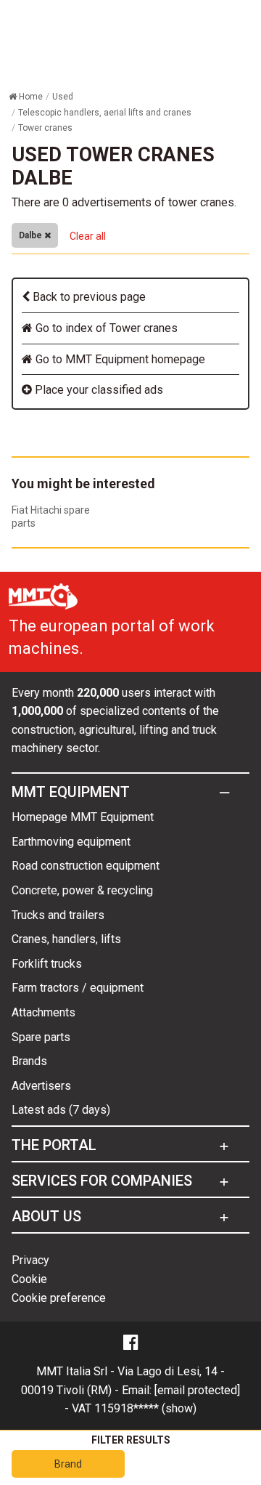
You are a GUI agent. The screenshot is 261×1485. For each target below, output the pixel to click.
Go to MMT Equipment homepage (119, 359)
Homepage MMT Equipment (83, 817)
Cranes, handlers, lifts (66, 939)
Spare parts (41, 1037)
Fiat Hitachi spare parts (51, 516)
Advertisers (41, 1086)
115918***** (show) (145, 1408)
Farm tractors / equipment (78, 988)
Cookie (29, 1279)
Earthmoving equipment (71, 842)
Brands (29, 1061)
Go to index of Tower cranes (105, 328)
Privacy (30, 1260)
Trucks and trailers (58, 915)
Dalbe (31, 235)
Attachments (43, 1012)
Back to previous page (88, 297)
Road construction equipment (86, 866)
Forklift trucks (47, 964)
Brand (68, 1464)
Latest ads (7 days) (61, 1110)
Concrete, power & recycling (82, 890)
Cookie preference (59, 1298)
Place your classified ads (97, 390)
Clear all (88, 236)
